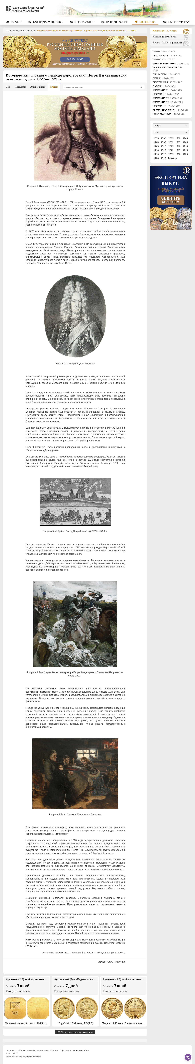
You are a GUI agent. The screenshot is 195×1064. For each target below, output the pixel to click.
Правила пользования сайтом (75, 1050)
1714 (156, 150)
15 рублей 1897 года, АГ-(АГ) (75, 1023)
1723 (185, 154)
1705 (163, 142)
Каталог (15, 22)
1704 (156, 142)
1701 (170, 138)
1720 (163, 154)
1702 (178, 138)
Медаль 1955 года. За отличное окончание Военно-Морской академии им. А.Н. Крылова (124, 1023)
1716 (170, 150)
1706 (170, 142)
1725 (163, 158)
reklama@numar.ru (32, 1056)
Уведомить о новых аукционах (77, 1032)
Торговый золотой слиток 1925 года (27, 1023)
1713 (185, 146)
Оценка (84, 22)
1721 (170, 154)
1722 (178, 154)
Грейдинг (116, 22)
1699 (156, 138)
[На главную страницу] (24, 9)
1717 (178, 150)
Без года (172, 158)
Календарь (47, 22)
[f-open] (188, 1057)
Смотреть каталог (16, 991)
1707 (178, 142)
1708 (185, 142)
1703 (185, 138)
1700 (163, 138)
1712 (178, 146)
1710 (163, 146)
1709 (156, 146)
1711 (170, 146)
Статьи (31, 30)
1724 (156, 158)
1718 (185, 150)
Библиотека (147, 22)
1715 (163, 150)
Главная (10, 30)
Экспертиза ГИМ (178, 22)
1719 (156, 154)
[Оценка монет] (171, 198)
